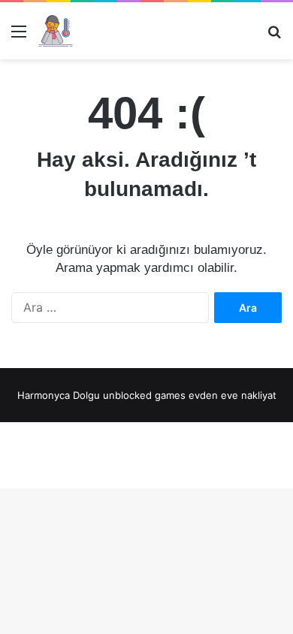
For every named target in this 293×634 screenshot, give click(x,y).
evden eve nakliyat (232, 395)
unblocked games (144, 395)
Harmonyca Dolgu (58, 395)
